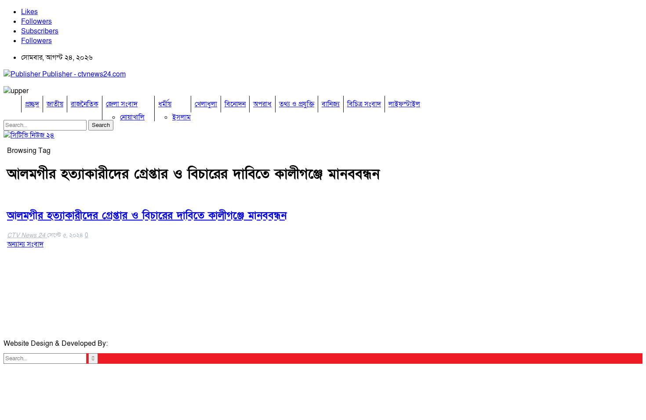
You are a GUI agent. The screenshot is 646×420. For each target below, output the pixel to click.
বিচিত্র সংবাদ (364, 104)
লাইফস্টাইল (404, 104)
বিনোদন (235, 104)
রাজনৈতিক (84, 104)
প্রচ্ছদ (32, 104)
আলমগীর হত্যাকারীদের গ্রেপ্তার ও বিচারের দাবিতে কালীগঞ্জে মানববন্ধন (147, 215)
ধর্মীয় (164, 104)
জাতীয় (55, 104)
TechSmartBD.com (138, 343)
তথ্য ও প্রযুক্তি (296, 104)
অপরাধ (262, 104)
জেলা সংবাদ (122, 104)
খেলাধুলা (206, 104)
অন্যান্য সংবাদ (25, 244)
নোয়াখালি (132, 117)
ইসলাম (181, 117)
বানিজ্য (331, 104)
